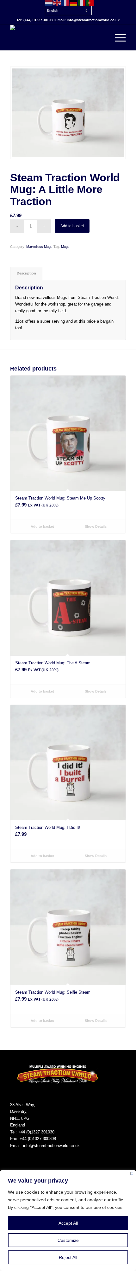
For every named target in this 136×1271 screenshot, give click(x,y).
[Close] (131, 1174)
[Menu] (117, 37)
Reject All (68, 1257)
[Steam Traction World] (56, 37)
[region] (68, 1220)
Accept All (68, 1223)
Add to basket (72, 226)
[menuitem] (69, 7)
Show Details (95, 526)
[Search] (102, 37)
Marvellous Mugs (39, 246)
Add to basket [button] (42, 526)
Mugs (65, 246)
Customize (68, 1240)
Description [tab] (26, 273)
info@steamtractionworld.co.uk (51, 1145)
